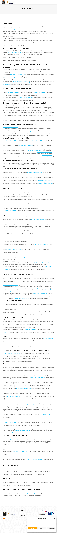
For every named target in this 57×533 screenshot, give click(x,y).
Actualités (22, 510)
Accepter (32, 528)
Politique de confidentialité (44, 530)
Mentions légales (37, 530)
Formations (23, 515)
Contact (22, 523)
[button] (54, 518)
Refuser (41, 528)
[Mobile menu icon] (55, 2)
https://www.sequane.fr (35, 58)
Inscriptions (23, 518)
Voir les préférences (51, 528)
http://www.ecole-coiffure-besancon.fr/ (19, 29)
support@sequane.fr (44, 58)
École (22, 513)
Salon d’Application (24, 520)
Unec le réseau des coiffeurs (26, 525)
